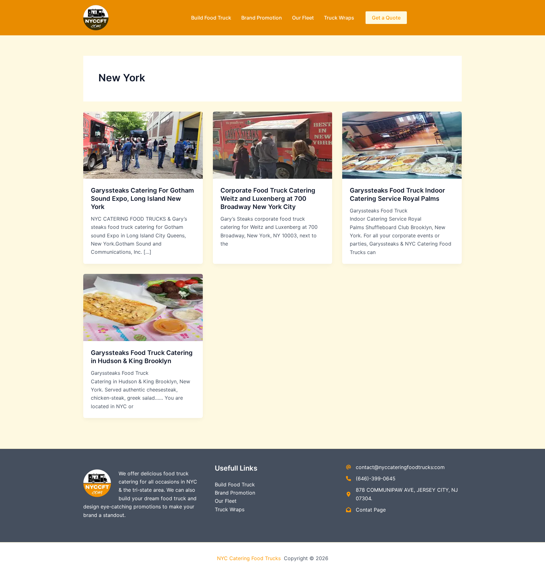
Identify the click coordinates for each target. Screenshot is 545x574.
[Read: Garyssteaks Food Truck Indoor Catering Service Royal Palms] (402, 145)
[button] (386, 17)
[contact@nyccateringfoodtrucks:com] (395, 467)
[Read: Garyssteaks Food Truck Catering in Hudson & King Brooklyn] (143, 307)
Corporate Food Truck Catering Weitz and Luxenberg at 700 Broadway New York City (267, 199)
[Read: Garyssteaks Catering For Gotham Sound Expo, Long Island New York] (143, 145)
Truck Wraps (339, 17)
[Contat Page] (366, 510)
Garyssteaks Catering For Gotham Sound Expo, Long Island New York (142, 199)
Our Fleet (303, 17)
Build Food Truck (211, 17)
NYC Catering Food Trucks (249, 558)
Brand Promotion (261, 17)
